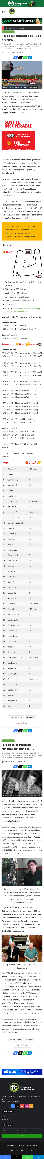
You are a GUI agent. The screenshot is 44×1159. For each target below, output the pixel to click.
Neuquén (30, 717)
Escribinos (5, 1119)
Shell (8, 226)
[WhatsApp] (24, 57)
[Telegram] (29, 57)
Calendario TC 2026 (11, 28)
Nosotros (4, 1116)
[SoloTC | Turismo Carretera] (17, 11)
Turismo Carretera (8, 32)
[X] (20, 57)
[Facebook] (15, 57)
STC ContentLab (8, 53)
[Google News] (22, 723)
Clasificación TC (16, 717)
